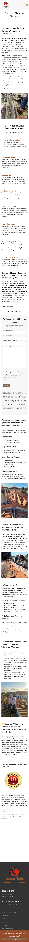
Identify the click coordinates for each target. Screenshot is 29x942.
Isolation (4, 919)
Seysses (20, 816)
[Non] (27, 936)
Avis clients (4, 922)
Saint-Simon (12, 818)
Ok (4, 939)
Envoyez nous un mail (7, 897)
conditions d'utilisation (17, 375)
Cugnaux (4, 820)
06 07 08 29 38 (8, 895)
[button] (27, 5)
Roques (8, 816)
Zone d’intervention (7, 928)
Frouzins (14, 816)
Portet (3, 816)
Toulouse (19, 818)
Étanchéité (4, 915)
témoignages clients (9, 738)
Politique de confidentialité (19, 939)
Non (9, 939)
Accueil (6, 19)
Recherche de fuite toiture (9, 912)
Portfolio (4, 925)
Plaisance (4, 818)
